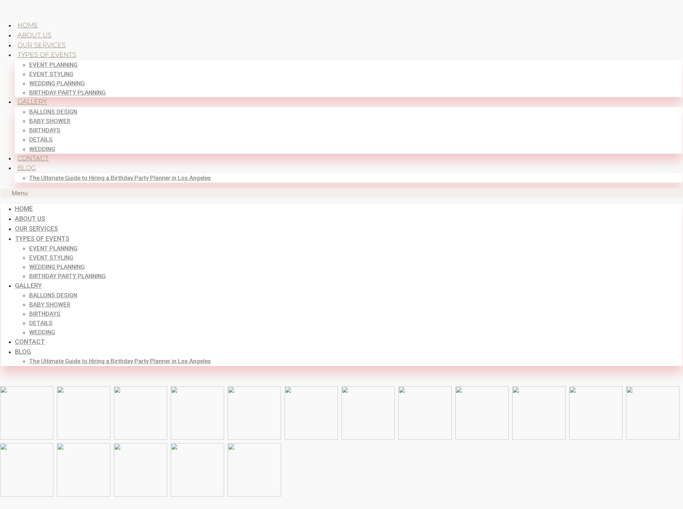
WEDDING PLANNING (57, 83)
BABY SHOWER (49, 120)
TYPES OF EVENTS (46, 55)
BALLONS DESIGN (53, 111)
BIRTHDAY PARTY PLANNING (67, 92)
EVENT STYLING (51, 74)
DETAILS (41, 139)
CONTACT (33, 158)
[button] (341, 193)
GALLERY (32, 102)
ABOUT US (34, 35)
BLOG (26, 168)
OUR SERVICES (41, 45)
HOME (27, 25)
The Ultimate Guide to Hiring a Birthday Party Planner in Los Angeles (120, 177)
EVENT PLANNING (53, 64)
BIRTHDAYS (44, 130)
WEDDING (42, 149)
